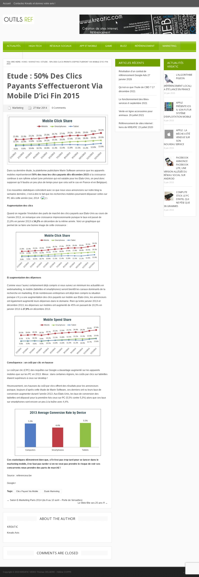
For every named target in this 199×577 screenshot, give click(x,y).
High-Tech (35, 46)
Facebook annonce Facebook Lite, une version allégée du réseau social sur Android (176, 168)
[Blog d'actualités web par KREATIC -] (18, 23)
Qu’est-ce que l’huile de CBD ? (135, 87)
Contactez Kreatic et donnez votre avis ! (34, 3)
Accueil (7, 3)
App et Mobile (88, 46)
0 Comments (59, 108)
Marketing (169, 46)
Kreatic (12, 526)
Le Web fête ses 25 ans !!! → (93, 503)
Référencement (144, 46)
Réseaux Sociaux (61, 46)
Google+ (11, 483)
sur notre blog (92, 190)
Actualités (14, 46)
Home (24, 62)
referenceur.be (24, 475)
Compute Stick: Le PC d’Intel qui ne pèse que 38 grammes (177, 199)
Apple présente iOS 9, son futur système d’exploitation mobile (177, 109)
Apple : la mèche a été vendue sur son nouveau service (177, 137)
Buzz (123, 46)
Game (108, 46)
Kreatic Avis (13, 532)
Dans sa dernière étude (19, 170)
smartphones (53, 289)
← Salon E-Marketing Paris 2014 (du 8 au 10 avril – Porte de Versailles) (44, 500)
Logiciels (13, 54)
